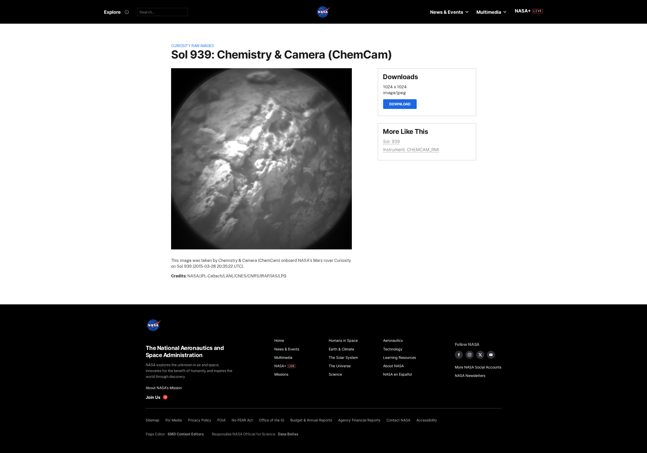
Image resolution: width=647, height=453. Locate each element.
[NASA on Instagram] (469, 355)
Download (400, 104)
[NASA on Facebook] (459, 355)
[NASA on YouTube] (491, 355)
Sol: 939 (391, 141)
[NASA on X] (480, 355)
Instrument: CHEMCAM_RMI (411, 149)
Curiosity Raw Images (192, 45)
